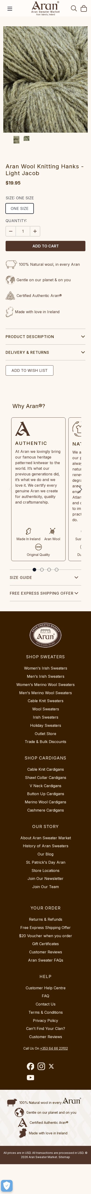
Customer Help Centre (46, 988)
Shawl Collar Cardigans (45, 777)
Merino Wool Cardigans (45, 802)
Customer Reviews (45, 952)
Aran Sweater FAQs (45, 960)
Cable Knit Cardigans (45, 769)
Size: (20, 198)
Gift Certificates (45, 943)
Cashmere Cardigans (45, 810)
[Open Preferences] (7, 1186)
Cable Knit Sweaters (45, 700)
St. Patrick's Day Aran (45, 862)
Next (79, 489)
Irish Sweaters (45, 717)
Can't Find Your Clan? (45, 1028)
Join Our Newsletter (45, 878)
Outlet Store (45, 733)
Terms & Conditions (45, 1012)
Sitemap (64, 1157)
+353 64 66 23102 (54, 1048)
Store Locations (46, 870)
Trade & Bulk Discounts (45, 741)
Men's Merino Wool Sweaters (45, 692)
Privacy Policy (45, 1020)
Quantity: (16, 220)
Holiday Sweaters (45, 725)
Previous (11, 489)
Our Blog (45, 854)
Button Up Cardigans (45, 793)
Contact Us (46, 1004)
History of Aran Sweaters (45, 846)
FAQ (45, 996)
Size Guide (21, 577)
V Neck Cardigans (45, 785)
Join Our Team (45, 886)
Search (74, 8)
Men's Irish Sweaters (45, 676)
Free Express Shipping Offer (42, 593)
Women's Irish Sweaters (45, 668)
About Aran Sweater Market (45, 838)
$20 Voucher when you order (45, 935)
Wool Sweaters (45, 709)
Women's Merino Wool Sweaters (45, 684)
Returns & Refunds (45, 919)
